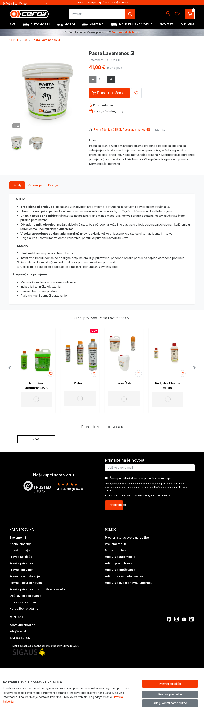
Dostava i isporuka (22, 602)
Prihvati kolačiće (170, 684)
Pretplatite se (115, 505)
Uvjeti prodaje (19, 550)
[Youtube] (184, 619)
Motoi (69, 24)
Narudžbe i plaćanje (23, 608)
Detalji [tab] (17, 185)
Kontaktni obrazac (22, 625)
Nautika (96, 24)
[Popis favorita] (177, 14)
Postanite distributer (125, 32)
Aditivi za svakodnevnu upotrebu (128, 583)
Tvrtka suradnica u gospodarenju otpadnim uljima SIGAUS (45, 645)
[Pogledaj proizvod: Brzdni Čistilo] (124, 353)
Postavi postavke (170, 694)
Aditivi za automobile (120, 557)
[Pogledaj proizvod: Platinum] (80, 353)
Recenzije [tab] (35, 185)
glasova (75, 489)
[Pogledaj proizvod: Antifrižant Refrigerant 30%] (36, 353)
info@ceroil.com (21, 631)
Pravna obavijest (21, 570)
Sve (13, 24)
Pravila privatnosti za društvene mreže (37, 589)
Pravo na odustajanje (24, 576)
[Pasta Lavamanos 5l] (46, 92)
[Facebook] (169, 619)
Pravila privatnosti (22, 563)
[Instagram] (176, 619)
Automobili (40, 24)
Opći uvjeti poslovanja (25, 596)
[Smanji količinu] (93, 79)
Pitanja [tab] (53, 185)
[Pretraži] (130, 14)
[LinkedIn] (192, 619)
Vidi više (187, 24)
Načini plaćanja (20, 544)
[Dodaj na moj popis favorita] (136, 93)
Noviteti (167, 24)
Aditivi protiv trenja (118, 563)
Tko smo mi (17, 537)
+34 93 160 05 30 (21, 638)
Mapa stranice (115, 550)
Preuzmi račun (115, 544)
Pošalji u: (11, 3)
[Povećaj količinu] (111, 79)
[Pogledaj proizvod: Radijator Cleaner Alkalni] (168, 353)
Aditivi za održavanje (120, 570)
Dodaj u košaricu (111, 92)
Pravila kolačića (20, 557)
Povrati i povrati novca (25, 583)
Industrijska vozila (135, 24)
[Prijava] (168, 14)
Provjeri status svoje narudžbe (127, 537)
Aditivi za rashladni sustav (124, 576)
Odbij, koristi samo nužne (170, 703)
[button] (16, 142)
